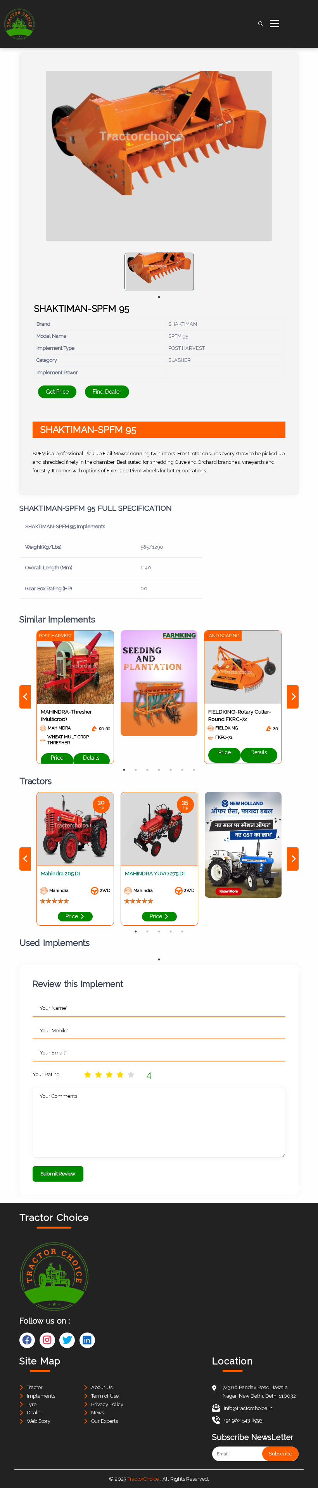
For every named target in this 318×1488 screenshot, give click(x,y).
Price (57, 758)
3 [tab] (147, 770)
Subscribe (280, 1454)
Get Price (57, 392)
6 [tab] (182, 770)
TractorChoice (143, 1479)
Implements (41, 1396)
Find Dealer (107, 392)
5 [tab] (171, 770)
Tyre (31, 1404)
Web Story (38, 1421)
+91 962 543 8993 (243, 1420)
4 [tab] (159, 770)
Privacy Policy (107, 1404)
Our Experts (104, 1421)
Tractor (35, 1387)
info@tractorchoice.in (248, 1408)
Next (293, 697)
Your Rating (46, 1074)
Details (91, 758)
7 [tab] (194, 770)
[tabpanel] (159, 271)
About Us (101, 1387)
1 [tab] (159, 297)
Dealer (34, 1412)
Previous (25, 697)
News (97, 1412)
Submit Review (57, 1173)
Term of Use (105, 1396)
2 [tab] (136, 770)
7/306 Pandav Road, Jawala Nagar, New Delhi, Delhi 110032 (259, 1391)
